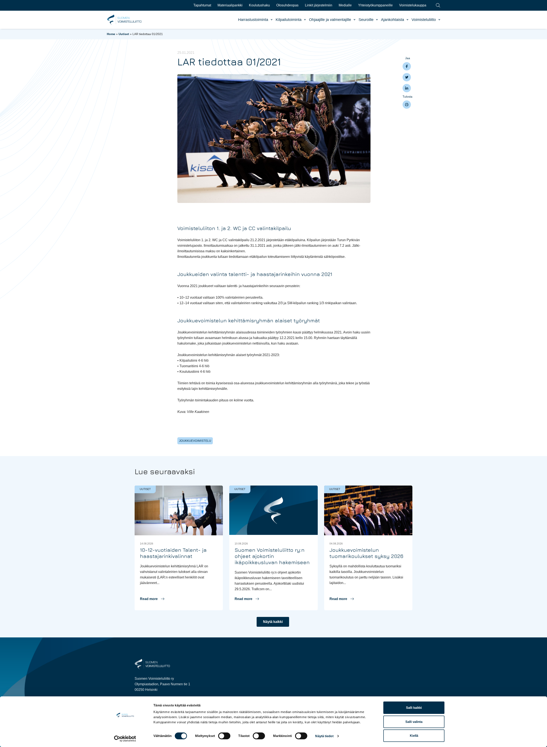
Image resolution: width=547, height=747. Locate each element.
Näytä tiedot (324, 736)
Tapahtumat (202, 5)
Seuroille (366, 20)
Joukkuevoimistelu (195, 440)
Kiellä (414, 735)
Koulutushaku (259, 5)
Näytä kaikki (273, 622)
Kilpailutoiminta (288, 20)
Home (111, 34)
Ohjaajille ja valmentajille (330, 20)
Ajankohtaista (392, 20)
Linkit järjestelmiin (318, 5)
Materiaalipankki (230, 5)
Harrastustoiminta (253, 20)
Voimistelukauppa (412, 5)
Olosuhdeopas (287, 5)
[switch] (224, 735)
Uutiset (124, 34)
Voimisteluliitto (424, 20)
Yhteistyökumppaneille (375, 5)
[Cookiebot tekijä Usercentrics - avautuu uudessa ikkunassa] (125, 738)
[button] (152, 599)
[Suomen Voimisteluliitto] (152, 664)
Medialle (345, 5)
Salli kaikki (414, 707)
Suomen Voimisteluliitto (124, 20)
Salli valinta (413, 722)
